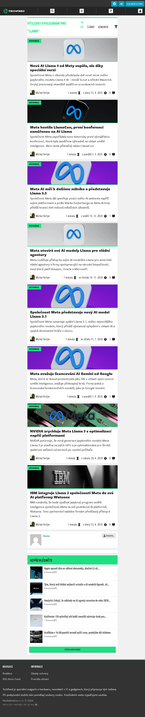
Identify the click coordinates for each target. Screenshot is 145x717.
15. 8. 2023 (93, 524)
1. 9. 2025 (92, 396)
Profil (110, 536)
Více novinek (72, 649)
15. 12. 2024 (92, 216)
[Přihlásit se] (140, 11)
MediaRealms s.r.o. (13, 700)
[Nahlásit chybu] (36, 704)
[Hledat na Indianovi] (52, 11)
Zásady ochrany (39, 673)
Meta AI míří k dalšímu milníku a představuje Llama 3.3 (70, 191)
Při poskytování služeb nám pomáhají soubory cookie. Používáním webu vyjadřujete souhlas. (55, 695)
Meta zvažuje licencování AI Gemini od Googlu (71, 373)
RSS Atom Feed (11, 679)
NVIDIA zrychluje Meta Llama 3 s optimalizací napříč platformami (70, 433)
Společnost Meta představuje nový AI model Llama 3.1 (69, 314)
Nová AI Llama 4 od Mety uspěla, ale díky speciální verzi (66, 67)
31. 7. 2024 (92, 339)
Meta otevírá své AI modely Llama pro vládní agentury (70, 252)
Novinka (34, 40)
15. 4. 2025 (93, 93)
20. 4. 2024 (92, 458)
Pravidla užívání (40, 679)
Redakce (7, 673)
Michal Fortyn (43, 93)
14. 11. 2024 (91, 277)
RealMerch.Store (135, 3)
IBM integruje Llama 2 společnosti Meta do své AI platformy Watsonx (72, 495)
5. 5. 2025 (92, 154)
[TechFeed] (14, 10)
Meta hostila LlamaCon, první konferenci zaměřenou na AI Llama (66, 129)
